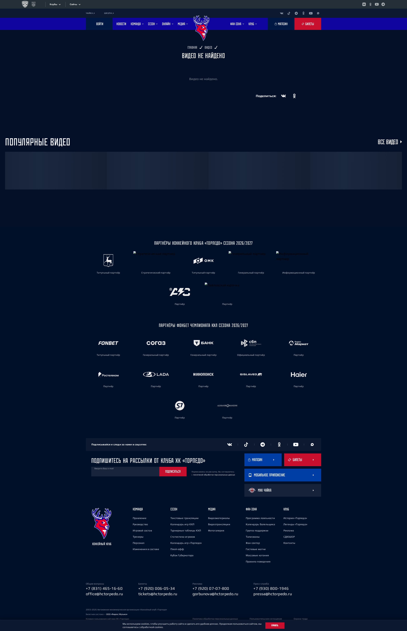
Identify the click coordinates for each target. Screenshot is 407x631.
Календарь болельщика (260, 524)
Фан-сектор (253, 542)
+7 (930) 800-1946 (271, 588)
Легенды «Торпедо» (295, 524)
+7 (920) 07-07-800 (211, 588)
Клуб (286, 509)
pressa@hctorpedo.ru (272, 593)
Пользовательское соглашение (266, 618)
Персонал (139, 542)
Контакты (289, 542)
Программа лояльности (260, 518)
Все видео (388, 141)
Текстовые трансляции (184, 518)
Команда (138, 509)
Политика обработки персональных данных (215, 618)
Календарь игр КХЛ (182, 524)
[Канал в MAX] (318, 13)
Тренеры (138, 536)
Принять (274, 625)
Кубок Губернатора (181, 555)
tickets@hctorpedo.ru (157, 593)
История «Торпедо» (295, 518)
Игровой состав (142, 530)
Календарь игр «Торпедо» (186, 542)
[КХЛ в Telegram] (383, 4)
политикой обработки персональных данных (214, 475)
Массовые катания (257, 555)
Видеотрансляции (219, 524)
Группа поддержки (257, 530)
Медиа (211, 509)
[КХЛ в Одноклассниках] (370, 4)
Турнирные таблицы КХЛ (185, 530)
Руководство (140, 524)
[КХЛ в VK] (364, 4)
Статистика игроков (182, 536)
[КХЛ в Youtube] (377, 4)
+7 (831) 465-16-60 (104, 588)
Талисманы (253, 536)
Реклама (288, 530)
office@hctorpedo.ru (104, 593)
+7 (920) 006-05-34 (156, 588)
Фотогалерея (216, 530)
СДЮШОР (289, 536)
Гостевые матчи (256, 549)
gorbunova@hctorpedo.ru (215, 593)
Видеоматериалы (219, 518)
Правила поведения (258, 561)
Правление (139, 518)
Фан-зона (251, 509)
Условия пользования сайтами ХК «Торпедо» (107, 619)
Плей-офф (177, 549)
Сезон (173, 509)
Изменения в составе (146, 549)
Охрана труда (301, 618)
